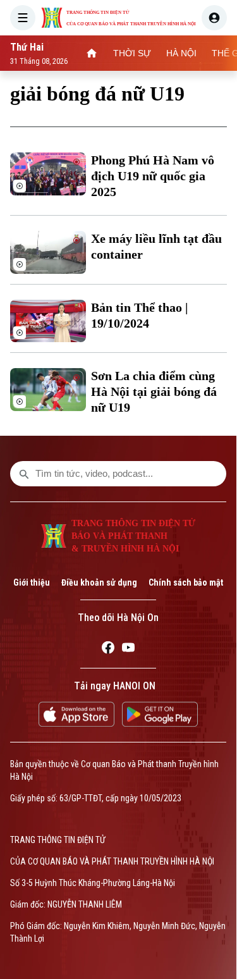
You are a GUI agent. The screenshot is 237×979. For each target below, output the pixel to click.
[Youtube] (128, 649)
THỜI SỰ (132, 53)
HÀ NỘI (181, 53)
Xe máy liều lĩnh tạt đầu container (156, 246)
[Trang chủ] (92, 53)
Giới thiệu (31, 582)
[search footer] (24, 473)
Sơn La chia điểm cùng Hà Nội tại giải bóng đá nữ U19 (154, 391)
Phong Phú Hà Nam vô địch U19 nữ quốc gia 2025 (152, 176)
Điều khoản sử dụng (99, 582)
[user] (214, 17)
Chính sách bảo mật (186, 582)
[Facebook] (108, 649)
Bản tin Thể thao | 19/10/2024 (139, 315)
